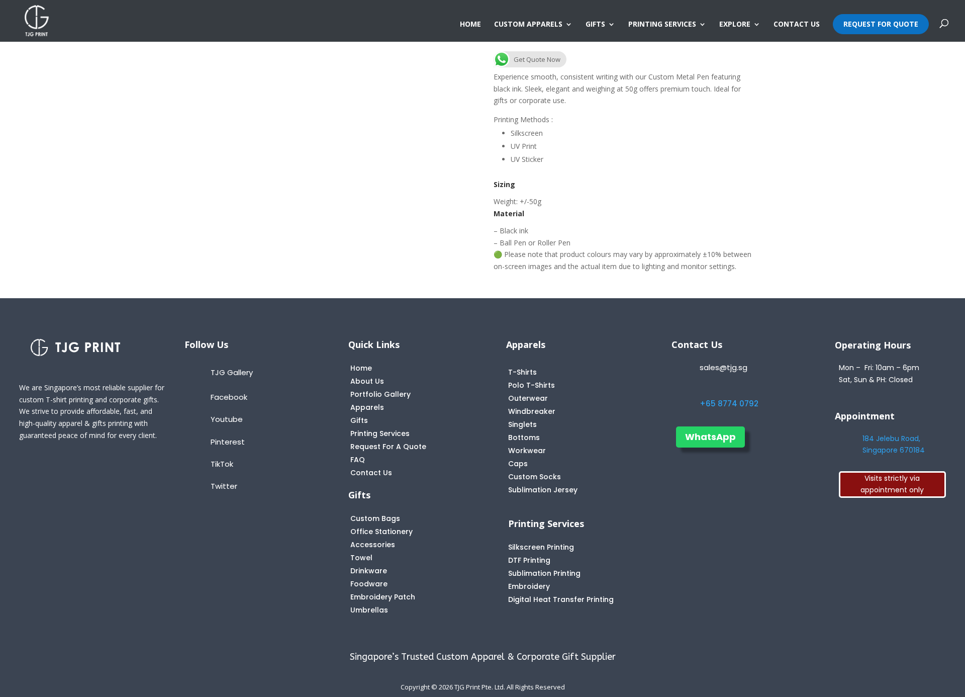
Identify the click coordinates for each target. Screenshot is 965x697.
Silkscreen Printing (541, 547)
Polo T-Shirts (531, 385)
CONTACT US (797, 25)
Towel (361, 558)
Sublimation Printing (544, 573)
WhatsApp (710, 436)
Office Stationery (381, 532)
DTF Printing (529, 560)
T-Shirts (522, 372)
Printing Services (380, 433)
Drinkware (368, 571)
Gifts (359, 420)
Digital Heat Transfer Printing (561, 599)
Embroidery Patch (382, 597)
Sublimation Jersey (542, 490)
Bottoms (524, 437)
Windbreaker (531, 411)
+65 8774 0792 (729, 403)
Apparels (367, 407)
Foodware (369, 584)
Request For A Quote (388, 447)
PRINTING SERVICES (662, 25)
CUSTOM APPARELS (528, 25)
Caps (518, 464)
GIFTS (595, 25)
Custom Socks (534, 477)
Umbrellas (369, 610)
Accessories (372, 545)
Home (361, 368)
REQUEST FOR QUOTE (880, 24)
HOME (470, 25)
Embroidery (529, 586)
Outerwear (528, 398)
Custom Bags (375, 518)
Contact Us (371, 473)
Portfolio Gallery (380, 394)
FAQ (357, 460)
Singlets (522, 424)
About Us (367, 381)
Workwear (527, 451)
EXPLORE (734, 25)
